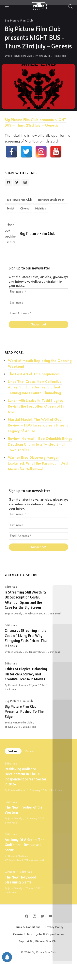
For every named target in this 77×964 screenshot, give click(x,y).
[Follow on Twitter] (42, 916)
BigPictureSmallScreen (51, 200)
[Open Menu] (7, 6)
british (10, 208)
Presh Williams (16, 790)
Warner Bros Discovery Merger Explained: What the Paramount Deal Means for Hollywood (38, 463)
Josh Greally (15, 613)
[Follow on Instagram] (34, 916)
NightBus (40, 208)
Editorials (11, 587)
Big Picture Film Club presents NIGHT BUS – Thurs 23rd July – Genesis (35, 122)
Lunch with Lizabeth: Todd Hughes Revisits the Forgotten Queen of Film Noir (38, 406)
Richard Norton (17, 685)
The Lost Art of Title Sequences (34, 374)
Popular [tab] (30, 751)
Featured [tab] (13, 751)
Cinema (24, 208)
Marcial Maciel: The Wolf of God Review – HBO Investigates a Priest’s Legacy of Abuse (38, 425)
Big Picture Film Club (19, 20)
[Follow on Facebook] (26, 916)
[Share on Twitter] (17, 182)
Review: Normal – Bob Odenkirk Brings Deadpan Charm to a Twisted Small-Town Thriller (40, 444)
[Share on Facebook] (8, 182)
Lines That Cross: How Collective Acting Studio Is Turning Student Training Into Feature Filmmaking (35, 387)
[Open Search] (70, 6)
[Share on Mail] (25, 182)
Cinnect (10, 872)
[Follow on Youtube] (50, 916)
